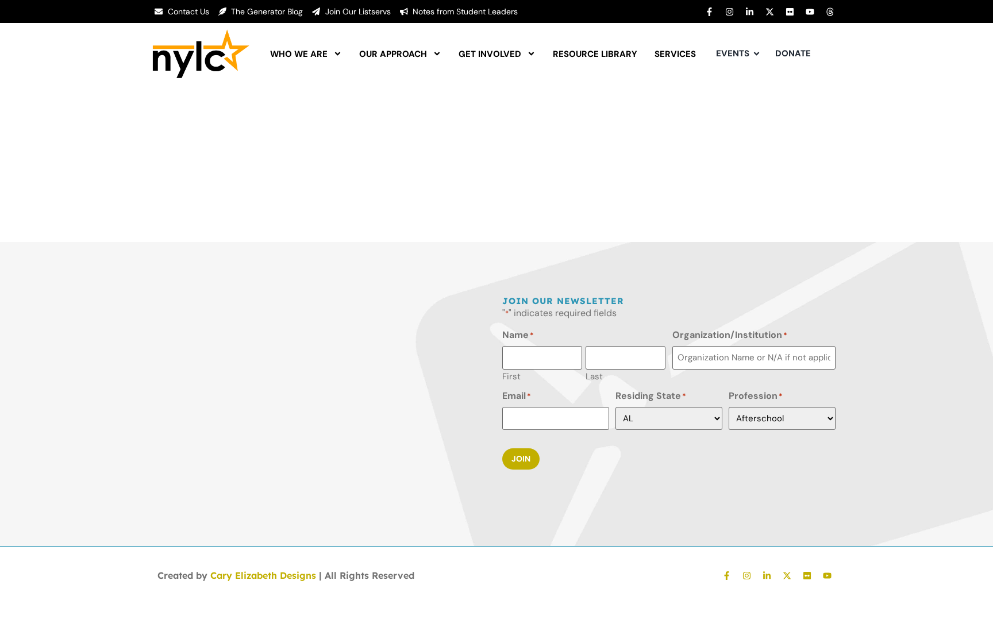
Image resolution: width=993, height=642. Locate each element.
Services (675, 54)
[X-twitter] (769, 11)
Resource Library (595, 54)
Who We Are (299, 54)
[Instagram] (729, 11)
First (511, 376)
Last (594, 376)
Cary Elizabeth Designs (263, 575)
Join (520, 458)
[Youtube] (809, 11)
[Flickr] (789, 11)
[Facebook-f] (709, 11)
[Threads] (829, 11)
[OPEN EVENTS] (756, 53)
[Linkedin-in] (749, 11)
